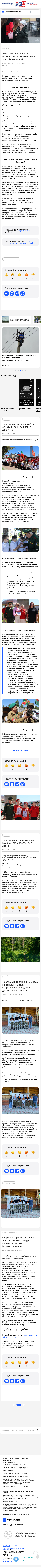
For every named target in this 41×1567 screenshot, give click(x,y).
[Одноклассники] (12, 293)
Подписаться (28, 1561)
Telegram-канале (23, 231)
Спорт (5, 979)
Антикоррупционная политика (10, 1548)
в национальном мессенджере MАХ (18, 242)
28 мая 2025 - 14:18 (8, 435)
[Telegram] (17, 293)
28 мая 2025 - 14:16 (8, 851)
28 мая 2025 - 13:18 (8, 996)
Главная (5, 1432)
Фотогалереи (17, 1432)
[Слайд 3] (20, 372)
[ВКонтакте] (6, 293)
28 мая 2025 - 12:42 (8, 1252)
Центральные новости (10, 1234)
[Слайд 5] (25, 372)
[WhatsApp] (22, 293)
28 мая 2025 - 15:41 (8, 63)
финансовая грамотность (11, 259)
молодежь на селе (9, 1185)
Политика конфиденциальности (11, 1562)
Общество (6, 48)
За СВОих (30, 1432)
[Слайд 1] (15, 372)
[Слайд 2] (18, 372)
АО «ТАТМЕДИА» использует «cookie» (13, 1550)
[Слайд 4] (22, 372)
